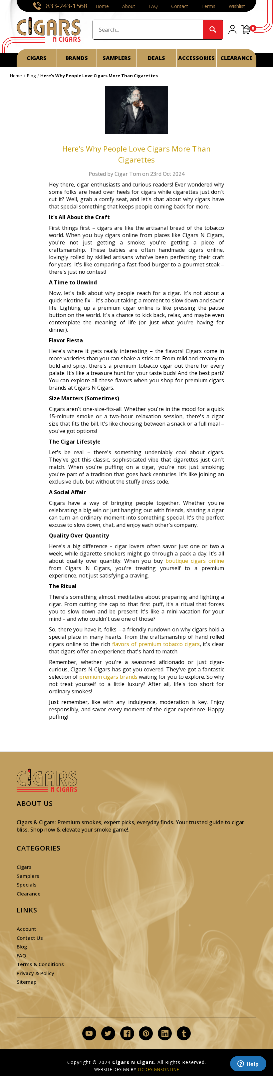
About (128, 6)
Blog (22, 946)
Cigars (24, 867)
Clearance (29, 893)
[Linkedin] (164, 1033)
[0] (246, 29)
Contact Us (30, 937)
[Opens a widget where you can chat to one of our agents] (248, 1064)
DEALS (156, 58)
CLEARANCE (236, 58)
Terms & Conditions (40, 964)
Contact (179, 6)
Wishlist (237, 6)
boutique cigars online (194, 560)
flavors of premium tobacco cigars (156, 644)
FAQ (153, 6)
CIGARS (37, 58)
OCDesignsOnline (158, 1069)
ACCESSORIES (196, 58)
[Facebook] (127, 1033)
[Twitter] (108, 1033)
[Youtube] (89, 1033)
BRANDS (77, 58)
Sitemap (27, 981)
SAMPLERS (117, 58)
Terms (208, 6)
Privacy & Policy (35, 973)
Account (26, 928)
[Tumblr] (183, 1033)
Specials (27, 884)
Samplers (28, 876)
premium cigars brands (108, 676)
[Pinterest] (145, 1033)
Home (102, 6)
